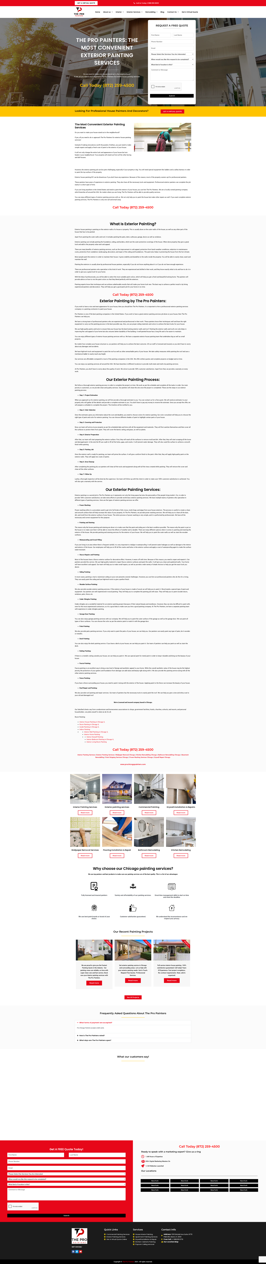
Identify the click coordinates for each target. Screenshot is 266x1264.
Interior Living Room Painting (97, 742)
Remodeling (150, 12)
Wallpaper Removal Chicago (125, 755)
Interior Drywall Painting (95, 737)
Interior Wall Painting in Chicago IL (96, 732)
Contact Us (172, 12)
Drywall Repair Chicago (162, 757)
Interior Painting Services (86, 755)
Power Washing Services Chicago (141, 757)
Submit (172, 96)
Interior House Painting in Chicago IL (92, 722)
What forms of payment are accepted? (95, 1023)
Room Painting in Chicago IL (89, 724)
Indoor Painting (84, 729)
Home (97, 12)
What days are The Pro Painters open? (95, 1040)
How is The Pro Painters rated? (92, 1035)
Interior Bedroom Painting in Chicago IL (100, 739)
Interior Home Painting (92, 734)
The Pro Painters (128, 1262)
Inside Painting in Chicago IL (89, 727)
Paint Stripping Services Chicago (116, 757)
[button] (133, 1022)
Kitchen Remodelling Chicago (146, 755)
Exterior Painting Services (105, 755)
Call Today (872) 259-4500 (107, 85)
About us (107, 12)
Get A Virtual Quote (190, 12)
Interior (119, 12)
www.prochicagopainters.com (133, 764)
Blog (162, 12)
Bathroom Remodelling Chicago (169, 755)
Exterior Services (133, 12)
